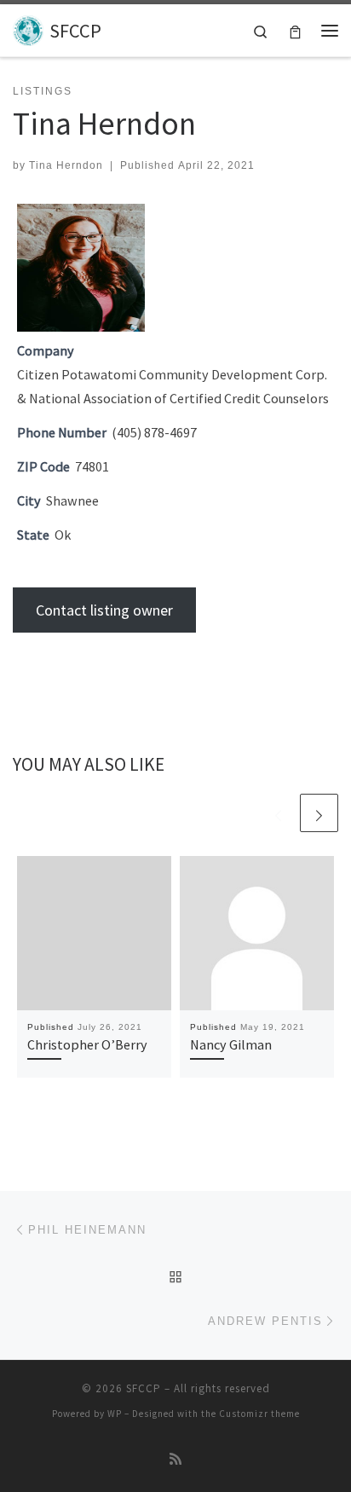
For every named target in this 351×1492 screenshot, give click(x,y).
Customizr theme (259, 1414)
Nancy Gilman (231, 1044)
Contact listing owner (104, 610)
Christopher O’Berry (87, 1044)
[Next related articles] (319, 813)
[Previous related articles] (278, 813)
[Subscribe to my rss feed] (175, 1459)
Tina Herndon (66, 165)
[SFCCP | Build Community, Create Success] (28, 28)
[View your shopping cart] (295, 30)
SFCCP (143, 1388)
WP (114, 1414)
